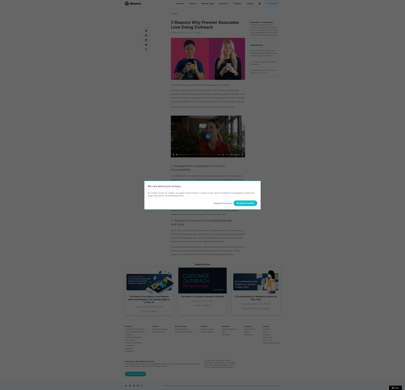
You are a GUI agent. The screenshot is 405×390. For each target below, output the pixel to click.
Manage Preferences (223, 203)
